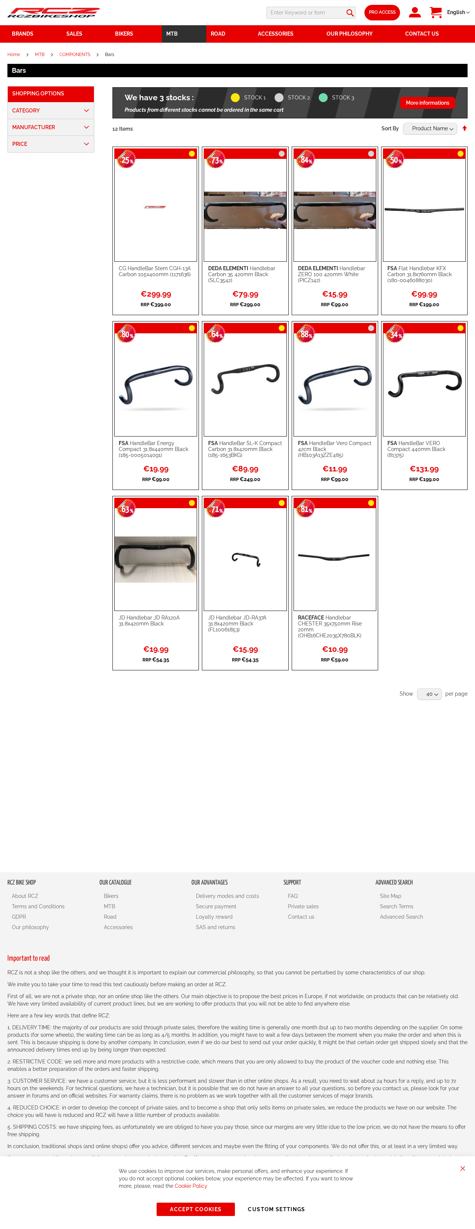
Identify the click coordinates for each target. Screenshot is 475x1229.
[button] (458, 13)
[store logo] (53, 12)
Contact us (301, 917)
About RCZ (25, 896)
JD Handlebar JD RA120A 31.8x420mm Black (149, 621)
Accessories (118, 927)
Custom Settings (276, 1209)
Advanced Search (401, 917)
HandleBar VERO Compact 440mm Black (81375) (416, 449)
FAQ (293, 896)
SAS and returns (215, 927)
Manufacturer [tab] (33, 127)
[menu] (237, 34)
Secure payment (216, 906)
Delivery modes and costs (227, 896)
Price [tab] (19, 144)
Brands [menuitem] (22, 34)
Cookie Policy (191, 1186)
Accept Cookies (196, 1209)
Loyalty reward (214, 917)
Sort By (390, 128)
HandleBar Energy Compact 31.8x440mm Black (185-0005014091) (153, 449)
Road (110, 917)
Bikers (111, 896)
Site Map (391, 896)
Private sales (303, 906)
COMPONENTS (75, 54)
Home (14, 54)
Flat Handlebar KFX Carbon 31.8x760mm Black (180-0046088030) (419, 274)
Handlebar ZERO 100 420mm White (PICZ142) (331, 274)
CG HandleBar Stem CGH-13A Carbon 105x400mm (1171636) (155, 271)
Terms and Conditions (38, 906)
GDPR (19, 917)
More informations (427, 103)
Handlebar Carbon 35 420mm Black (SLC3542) (241, 274)
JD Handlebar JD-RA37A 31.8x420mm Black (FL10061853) (237, 624)
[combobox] (311, 13)
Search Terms (396, 906)
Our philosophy (30, 927)
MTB (40, 54)
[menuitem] (86, 34)
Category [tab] (26, 111)
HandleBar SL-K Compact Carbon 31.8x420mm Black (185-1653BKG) (245, 449)
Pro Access (382, 12)
